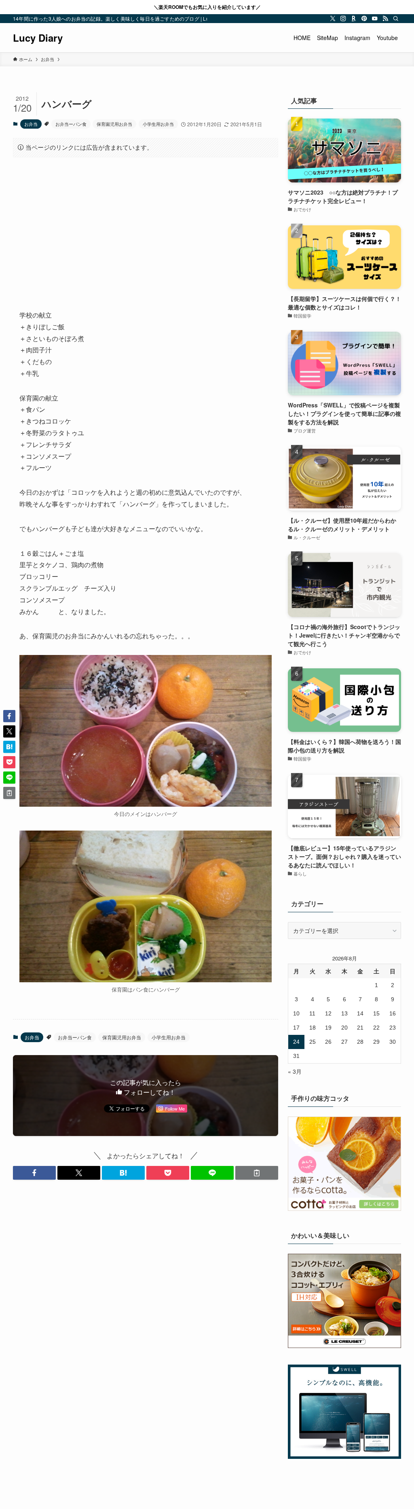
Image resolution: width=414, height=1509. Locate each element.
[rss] (385, 18)
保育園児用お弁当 (114, 124)
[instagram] (343, 18)
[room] (354, 18)
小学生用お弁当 (158, 124)
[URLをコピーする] (256, 1173)
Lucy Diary (38, 37)
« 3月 (295, 1071)
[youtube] (375, 18)
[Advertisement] (145, 227)
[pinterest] (364, 18)
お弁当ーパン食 (71, 124)
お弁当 (31, 124)
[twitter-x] (332, 18)
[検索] (396, 18)
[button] (34, 1173)
